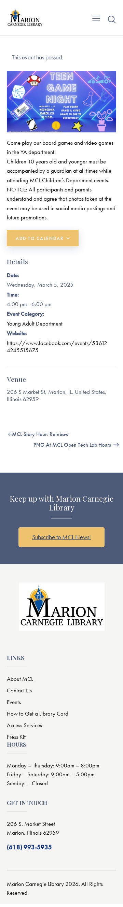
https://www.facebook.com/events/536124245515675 (57, 346)
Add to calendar (40, 238)
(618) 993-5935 (29, 847)
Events (14, 702)
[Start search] (111, 19)
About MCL (20, 678)
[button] (96, 17)
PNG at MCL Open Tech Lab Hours (72, 444)
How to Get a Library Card (37, 713)
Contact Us (19, 690)
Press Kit (16, 736)
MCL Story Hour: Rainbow (40, 434)
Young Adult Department (35, 323)
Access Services (24, 725)
